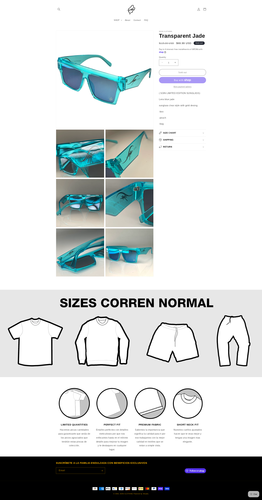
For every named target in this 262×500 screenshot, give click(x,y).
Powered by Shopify (141, 494)
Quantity (162, 57)
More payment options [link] (182, 87)
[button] (59, 9)
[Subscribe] (102, 470)
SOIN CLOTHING (126, 494)
